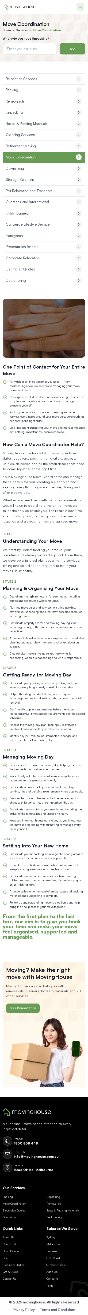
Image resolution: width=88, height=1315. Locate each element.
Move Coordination (21, 157)
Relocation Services (21, 79)
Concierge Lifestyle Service (28, 224)
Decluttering (16, 280)
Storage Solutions (20, 179)
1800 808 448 (26, 1143)
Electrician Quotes (20, 269)
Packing (12, 90)
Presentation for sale (22, 247)
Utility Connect (17, 213)
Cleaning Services (20, 135)
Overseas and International (27, 202)
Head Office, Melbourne (33, 1170)
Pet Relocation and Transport (29, 191)
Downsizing (15, 168)
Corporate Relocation (23, 258)
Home (7, 30)
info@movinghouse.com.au (36, 1156)
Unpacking (14, 112)
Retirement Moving (21, 146)
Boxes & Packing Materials (27, 123)
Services (22, 30)
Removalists (15, 101)
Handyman (14, 235)
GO (72, 49)
